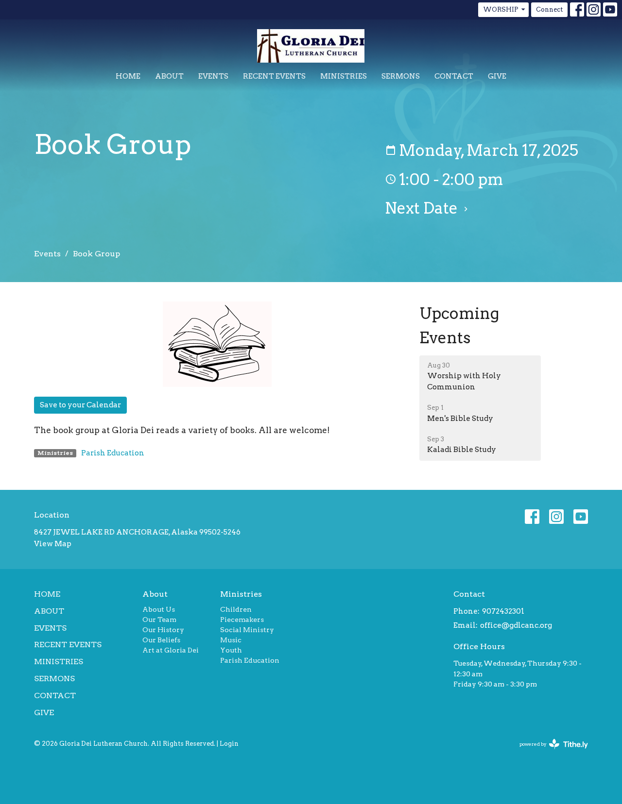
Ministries (343, 76)
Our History (163, 630)
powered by (548, 752)
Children (236, 609)
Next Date (423, 208)
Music (231, 640)
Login (229, 743)
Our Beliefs (161, 640)
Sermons (400, 76)
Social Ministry (247, 630)
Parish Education (112, 453)
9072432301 (503, 611)
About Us (158, 609)
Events (213, 76)
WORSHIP (500, 9)
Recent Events (274, 76)
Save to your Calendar (80, 405)
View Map (52, 543)
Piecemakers (242, 619)
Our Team (159, 619)
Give (497, 76)
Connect (549, 9)
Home (128, 76)
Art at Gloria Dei (170, 650)
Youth (231, 650)
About (169, 76)
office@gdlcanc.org (516, 625)
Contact (453, 76)
